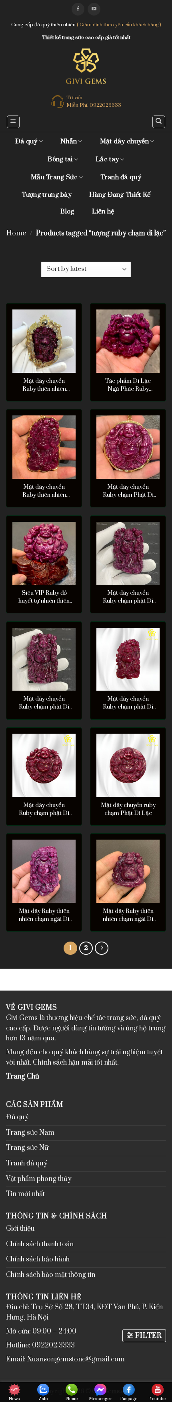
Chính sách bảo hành (38, 1259)
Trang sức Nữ (27, 1148)
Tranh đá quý (120, 177)
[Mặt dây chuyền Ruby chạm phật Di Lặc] (128, 659)
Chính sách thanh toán (40, 1244)
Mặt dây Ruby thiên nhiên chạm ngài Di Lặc (44, 915)
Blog (67, 211)
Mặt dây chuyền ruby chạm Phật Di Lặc (128, 809)
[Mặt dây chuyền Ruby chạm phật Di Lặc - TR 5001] (44, 659)
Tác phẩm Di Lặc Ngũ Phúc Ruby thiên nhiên (128, 385)
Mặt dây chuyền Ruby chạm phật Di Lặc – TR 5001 (44, 703)
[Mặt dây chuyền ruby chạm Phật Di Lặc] (128, 765)
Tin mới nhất (25, 1194)
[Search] (159, 122)
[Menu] (13, 122)
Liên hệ (103, 211)
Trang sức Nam (30, 1132)
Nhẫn (68, 141)
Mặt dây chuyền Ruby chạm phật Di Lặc (128, 703)
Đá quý (26, 141)
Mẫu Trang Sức (54, 177)
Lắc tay (107, 159)
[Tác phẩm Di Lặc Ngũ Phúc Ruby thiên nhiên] (128, 340)
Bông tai (60, 159)
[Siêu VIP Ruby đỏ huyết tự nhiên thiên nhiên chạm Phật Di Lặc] (44, 553)
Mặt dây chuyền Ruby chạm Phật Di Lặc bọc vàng (128, 491)
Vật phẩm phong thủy (39, 1179)
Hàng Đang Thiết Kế (119, 195)
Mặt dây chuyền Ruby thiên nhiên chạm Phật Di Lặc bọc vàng (44, 385)
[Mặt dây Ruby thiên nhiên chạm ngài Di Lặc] (44, 871)
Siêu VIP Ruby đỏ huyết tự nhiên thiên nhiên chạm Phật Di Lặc (44, 597)
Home (16, 233)
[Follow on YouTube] (94, 9)
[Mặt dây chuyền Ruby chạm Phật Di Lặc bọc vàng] (128, 446)
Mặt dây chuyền (124, 141)
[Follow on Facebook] (78, 9)
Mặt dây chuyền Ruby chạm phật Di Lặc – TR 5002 (128, 597)
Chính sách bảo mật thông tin (50, 1275)
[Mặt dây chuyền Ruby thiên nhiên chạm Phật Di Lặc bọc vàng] (44, 340)
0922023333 (105, 105)
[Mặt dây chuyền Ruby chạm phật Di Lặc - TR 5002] (128, 553)
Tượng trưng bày (47, 195)
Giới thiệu (20, 1228)
